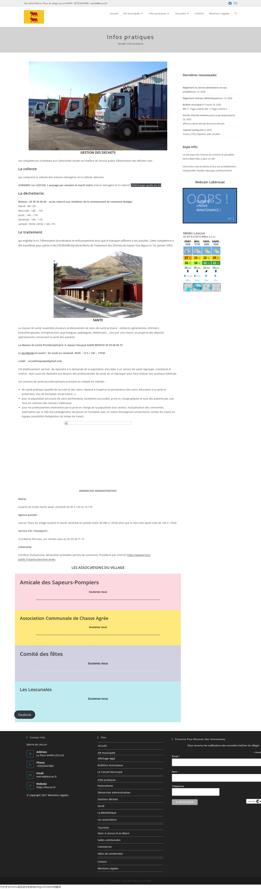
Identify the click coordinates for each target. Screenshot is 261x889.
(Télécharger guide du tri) (146, 185)
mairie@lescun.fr (98, 3)
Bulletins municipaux (110, 765)
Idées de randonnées (110, 853)
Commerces (105, 846)
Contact (102, 861)
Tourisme (103, 827)
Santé (101, 806)
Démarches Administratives (114, 792)
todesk (50, 886)
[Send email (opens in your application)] (235, 3)
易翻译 (57, 886)
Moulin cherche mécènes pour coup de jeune (206, 115)
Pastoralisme (105, 785)
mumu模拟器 (17, 886)
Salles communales (109, 840)
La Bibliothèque (107, 812)
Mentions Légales (108, 868)
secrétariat (27, 353)
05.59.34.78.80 (81, 3)
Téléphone (178, 786)
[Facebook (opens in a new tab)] (230, 3)
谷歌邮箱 (30, 886)
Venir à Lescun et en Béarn (114, 833)
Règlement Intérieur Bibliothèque (200, 98)
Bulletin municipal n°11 (195, 104)
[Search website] (236, 13)
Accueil (121, 43)
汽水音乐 (5, 886)
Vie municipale (106, 752)
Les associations (107, 819)
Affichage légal (106, 758)
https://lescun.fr (46, 787)
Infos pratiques (107, 780)
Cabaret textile (190, 130)
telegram (40, 886)
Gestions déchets (108, 799)
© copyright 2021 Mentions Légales (48, 795)
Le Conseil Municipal (110, 772)
